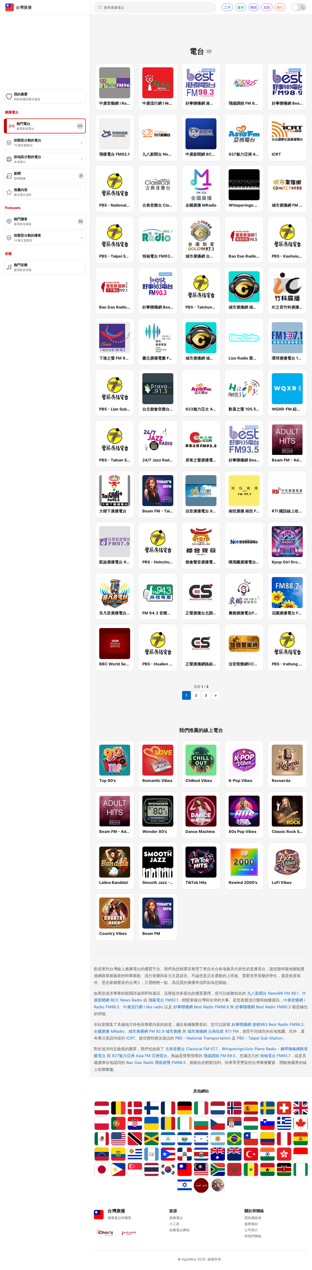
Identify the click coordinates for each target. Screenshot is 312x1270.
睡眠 (253, 7)
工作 (227, 7)
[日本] (101, 1169)
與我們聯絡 (253, 1236)
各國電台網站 (179, 1230)
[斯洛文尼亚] (267, 1123)
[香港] (284, 1154)
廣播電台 (176, 1218)
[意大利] (201, 1108)
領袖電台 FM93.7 (275, 1055)
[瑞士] (284, 1108)
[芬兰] (151, 1108)
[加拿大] (300, 1123)
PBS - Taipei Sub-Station (260, 1038)
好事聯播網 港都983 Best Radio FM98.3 (267, 1024)
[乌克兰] (151, 1123)
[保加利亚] (201, 1123)
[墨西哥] (101, 1138)
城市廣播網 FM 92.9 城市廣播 (154, 1031)
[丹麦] (134, 1108)
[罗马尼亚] (168, 1123)
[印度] (267, 1154)
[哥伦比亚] (267, 1138)
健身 (240, 7)
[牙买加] (151, 1138)
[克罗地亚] (134, 1123)
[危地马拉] (151, 1154)
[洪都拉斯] (201, 1138)
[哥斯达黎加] (201, 1154)
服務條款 (251, 1224)
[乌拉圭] (134, 1154)
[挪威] (234, 1108)
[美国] (118, 1138)
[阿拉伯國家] (201, 1185)
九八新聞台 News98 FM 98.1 (272, 993)
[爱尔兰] (184, 1123)
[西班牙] (251, 1108)
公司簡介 (251, 1230)
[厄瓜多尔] (118, 1154)
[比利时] (118, 1108)
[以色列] (184, 1185)
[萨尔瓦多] (184, 1138)
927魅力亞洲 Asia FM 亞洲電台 (139, 1055)
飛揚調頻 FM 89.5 (219, 1055)
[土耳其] (251, 1154)
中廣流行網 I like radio (143, 1006)
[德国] (184, 1108)
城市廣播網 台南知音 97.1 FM (212, 1031)
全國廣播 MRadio (109, 1031)
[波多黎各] (168, 1154)
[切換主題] (299, 7)
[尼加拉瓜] (168, 1138)
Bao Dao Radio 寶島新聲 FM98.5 (156, 1062)
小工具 (174, 1224)
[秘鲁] (284, 1138)
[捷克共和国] (217, 1123)
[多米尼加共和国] (184, 1154)
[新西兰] (234, 1154)
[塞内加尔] (251, 1169)
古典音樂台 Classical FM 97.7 (191, 1048)
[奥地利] (101, 1108)
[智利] (251, 1138)
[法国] (168, 1108)
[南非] (217, 1169)
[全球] (217, 1185)
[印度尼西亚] (300, 1154)
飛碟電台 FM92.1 (163, 1000)
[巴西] (234, 1138)
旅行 (280, 7)
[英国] (300, 1108)
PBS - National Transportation (203, 1038)
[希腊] (284, 1123)
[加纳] (267, 1169)
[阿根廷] (217, 1138)
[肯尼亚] (284, 1169)
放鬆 (266, 7)
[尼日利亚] (300, 1169)
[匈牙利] (251, 1123)
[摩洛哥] (234, 1169)
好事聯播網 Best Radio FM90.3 (263, 1006)
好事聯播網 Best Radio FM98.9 (201, 1006)
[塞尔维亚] (234, 1123)
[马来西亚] (201, 1169)
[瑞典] (267, 1108)
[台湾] (184, 1169)
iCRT (130, 1038)
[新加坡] (134, 1169)
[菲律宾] (118, 1169)
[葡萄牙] (118, 1123)
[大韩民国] (168, 1169)
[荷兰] (217, 1108)
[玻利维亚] (300, 1138)
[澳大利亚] (217, 1154)
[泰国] (151, 1169)
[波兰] (101, 1123)
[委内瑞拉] (101, 1154)
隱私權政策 (253, 1218)
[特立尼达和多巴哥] (134, 1138)
